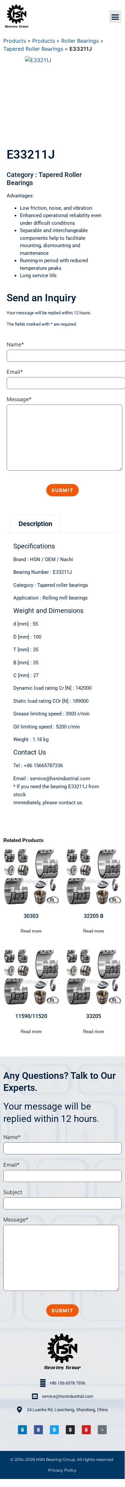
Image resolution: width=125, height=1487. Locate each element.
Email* (15, 371)
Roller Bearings (80, 40)
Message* (19, 399)
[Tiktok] (102, 1429)
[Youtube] (86, 1429)
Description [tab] (35, 524)
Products (14, 40)
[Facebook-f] (38, 1429)
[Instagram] (70, 1429)
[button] (115, 16)
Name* (15, 344)
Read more (31, 931)
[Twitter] (54, 1429)
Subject (12, 1192)
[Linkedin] (22, 1429)
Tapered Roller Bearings (33, 48)
